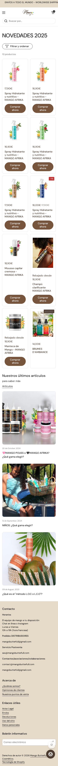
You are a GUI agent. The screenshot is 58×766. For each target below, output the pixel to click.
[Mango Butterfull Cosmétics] (28, 13)
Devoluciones (9, 716)
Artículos (7, 386)
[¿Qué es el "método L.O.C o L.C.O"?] (29, 559)
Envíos (5, 712)
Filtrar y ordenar (19, 46)
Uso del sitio (8, 720)
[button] (53, 13)
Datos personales (11, 724)
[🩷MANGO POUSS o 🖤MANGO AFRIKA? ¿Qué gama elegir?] (29, 418)
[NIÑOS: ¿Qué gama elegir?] (29, 490)
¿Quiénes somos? (11, 686)
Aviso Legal (8, 708)
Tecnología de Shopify (13, 762)
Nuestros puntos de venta (15, 694)
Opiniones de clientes (13, 690)
